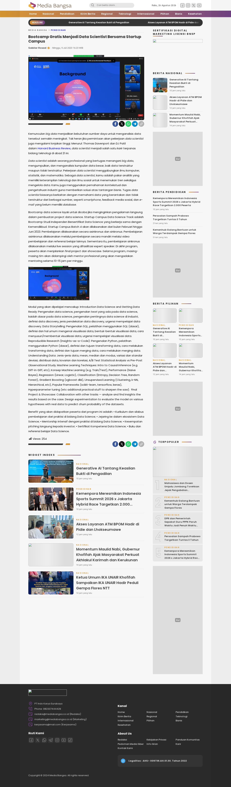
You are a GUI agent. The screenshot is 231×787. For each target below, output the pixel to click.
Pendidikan (58, 30)
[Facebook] (115, 124)
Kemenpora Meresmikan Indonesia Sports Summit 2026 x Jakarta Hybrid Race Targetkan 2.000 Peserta (108, 501)
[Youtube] (64, 740)
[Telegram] (135, 124)
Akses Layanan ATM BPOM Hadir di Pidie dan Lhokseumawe (163, 22)
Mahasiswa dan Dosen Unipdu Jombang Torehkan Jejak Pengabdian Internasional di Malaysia (181, 488)
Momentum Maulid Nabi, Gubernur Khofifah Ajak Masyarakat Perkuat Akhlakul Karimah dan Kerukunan (108, 555)
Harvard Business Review (54, 148)
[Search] (92, 5)
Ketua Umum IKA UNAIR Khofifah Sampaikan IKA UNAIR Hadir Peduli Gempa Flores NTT (107, 583)
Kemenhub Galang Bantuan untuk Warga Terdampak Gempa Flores (174, 231)
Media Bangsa (37, 30)
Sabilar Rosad (37, 48)
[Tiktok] (70, 740)
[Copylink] (141, 124)
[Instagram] (57, 740)
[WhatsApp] (128, 124)
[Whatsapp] (44, 740)
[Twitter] (122, 124)
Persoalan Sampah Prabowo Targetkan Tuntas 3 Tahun (171, 217)
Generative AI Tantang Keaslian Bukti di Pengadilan (80, 22)
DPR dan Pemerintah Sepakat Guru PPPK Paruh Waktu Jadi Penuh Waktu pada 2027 (180, 524)
